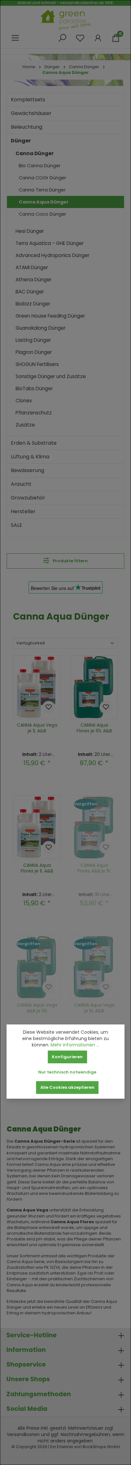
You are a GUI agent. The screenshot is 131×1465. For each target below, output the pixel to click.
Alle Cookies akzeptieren (67, 1087)
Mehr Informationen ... (75, 1045)
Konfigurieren (67, 1057)
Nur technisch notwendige (67, 1072)
